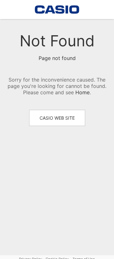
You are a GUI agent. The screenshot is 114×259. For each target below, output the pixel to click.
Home (82, 92)
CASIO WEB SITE (57, 118)
